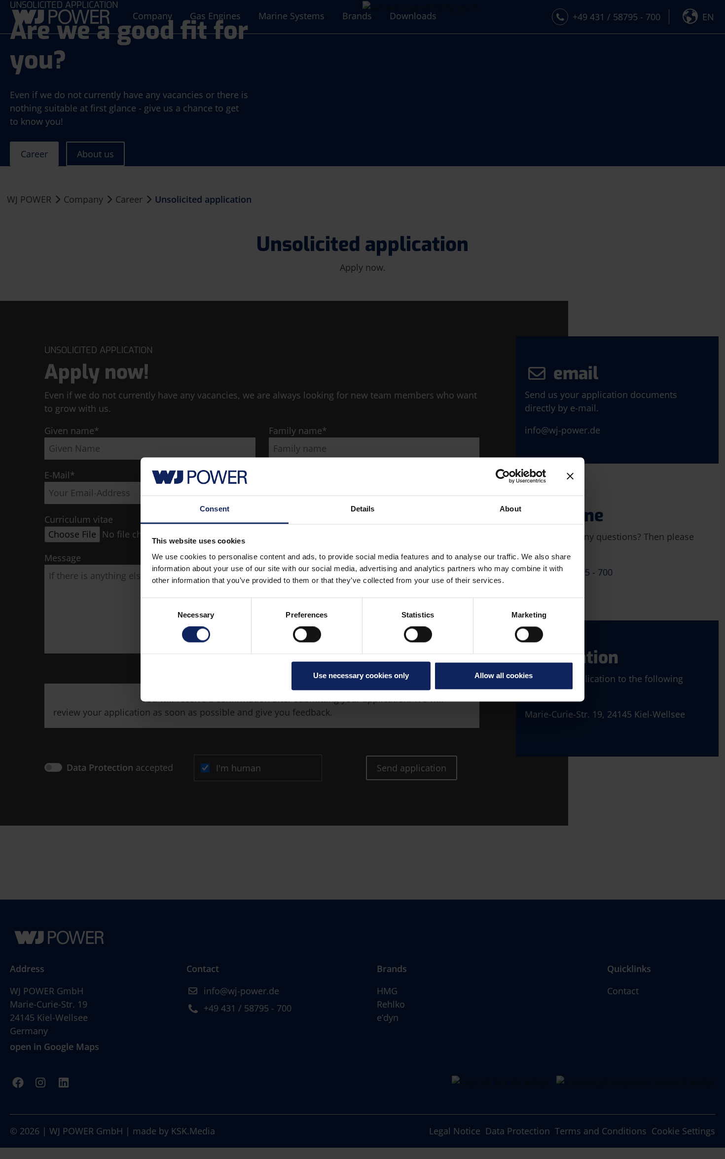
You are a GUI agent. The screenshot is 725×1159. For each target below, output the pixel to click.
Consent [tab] (214, 509)
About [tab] (510, 509)
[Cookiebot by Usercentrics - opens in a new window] (503, 476)
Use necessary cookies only (361, 675)
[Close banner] (570, 476)
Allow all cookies (503, 675)
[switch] (307, 635)
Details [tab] (363, 509)
